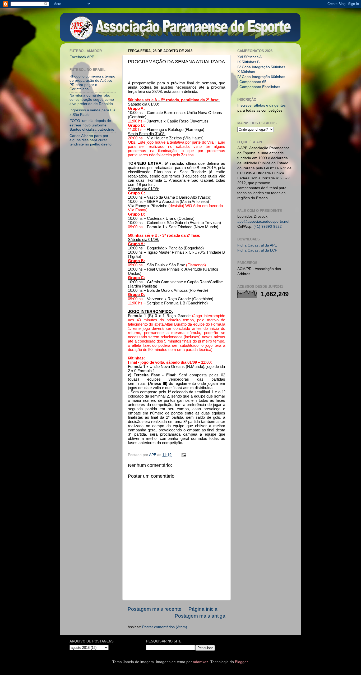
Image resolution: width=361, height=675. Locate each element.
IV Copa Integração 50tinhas (261, 67)
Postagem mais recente (155, 609)
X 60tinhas (246, 72)
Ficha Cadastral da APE (257, 245)
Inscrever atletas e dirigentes (261, 105)
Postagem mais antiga (200, 616)
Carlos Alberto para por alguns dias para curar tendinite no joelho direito (91, 140)
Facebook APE (82, 57)
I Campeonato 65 (251, 82)
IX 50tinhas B (248, 62)
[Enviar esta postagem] (183, 455)
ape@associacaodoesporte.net (263, 222)
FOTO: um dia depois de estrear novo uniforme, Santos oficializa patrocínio (92, 125)
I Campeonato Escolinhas (258, 87)
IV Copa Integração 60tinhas (261, 77)
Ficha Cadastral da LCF (257, 250)
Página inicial (203, 609)
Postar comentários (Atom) (164, 627)
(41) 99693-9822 (267, 227)
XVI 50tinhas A (249, 57)
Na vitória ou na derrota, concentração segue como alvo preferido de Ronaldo (92, 99)
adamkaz (200, 662)
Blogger (241, 662)
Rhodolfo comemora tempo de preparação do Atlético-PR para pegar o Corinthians (92, 82)
